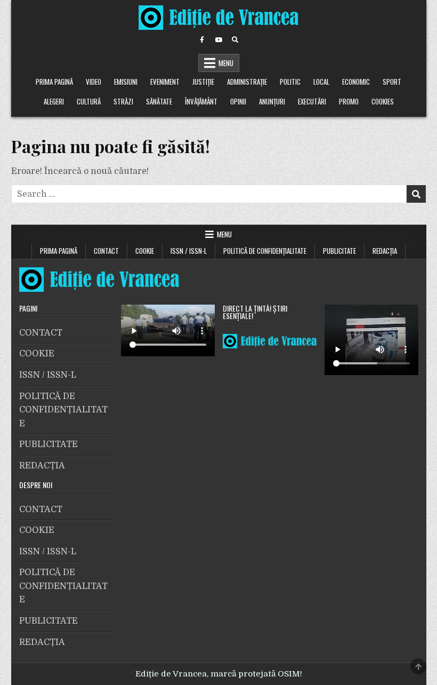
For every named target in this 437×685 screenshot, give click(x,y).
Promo (349, 101)
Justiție (203, 81)
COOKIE (144, 250)
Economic (356, 81)
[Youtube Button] (218, 40)
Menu (225, 63)
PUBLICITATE (339, 250)
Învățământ (201, 101)
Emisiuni (125, 81)
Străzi (123, 101)
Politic (290, 81)
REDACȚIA (385, 250)
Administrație (247, 81)
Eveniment (165, 81)
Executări (312, 101)
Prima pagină (54, 81)
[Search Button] (235, 40)
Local (321, 81)
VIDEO (93, 81)
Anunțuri (272, 101)
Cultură (89, 101)
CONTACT (106, 250)
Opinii (238, 101)
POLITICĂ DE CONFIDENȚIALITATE (264, 250)
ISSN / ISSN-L (189, 250)
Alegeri (54, 101)
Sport (392, 81)
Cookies (382, 101)
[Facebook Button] (202, 40)
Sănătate (159, 101)
